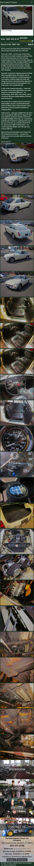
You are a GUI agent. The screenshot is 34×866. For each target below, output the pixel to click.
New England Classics (8, 2)
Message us (11, 860)
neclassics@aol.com (22, 849)
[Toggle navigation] (31, 2)
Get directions (22, 860)
